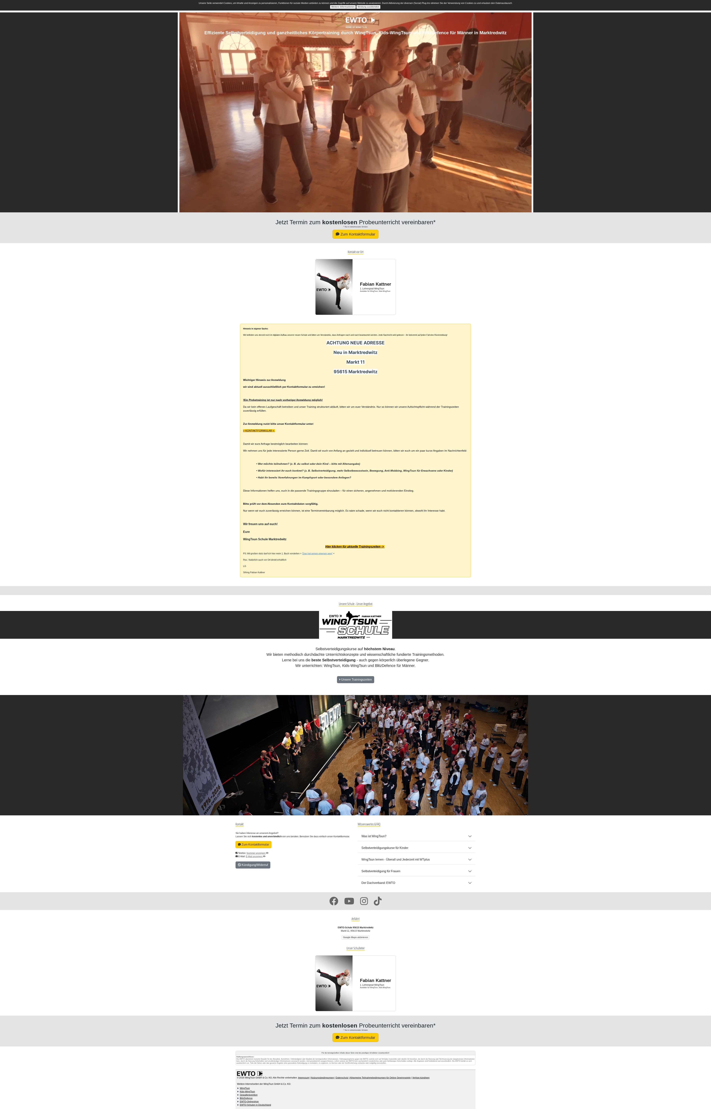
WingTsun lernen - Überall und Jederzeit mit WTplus (395, 859)
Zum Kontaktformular (255, 844)
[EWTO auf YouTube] (349, 901)
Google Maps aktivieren (355, 937)
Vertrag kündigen (421, 1077)
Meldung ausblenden (368, 7)
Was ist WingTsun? (373, 836)
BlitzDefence (246, 1098)
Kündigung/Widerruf (254, 864)
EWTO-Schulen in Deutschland (255, 1105)
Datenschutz (342, 1077)
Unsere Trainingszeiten (356, 679)
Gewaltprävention (249, 1095)
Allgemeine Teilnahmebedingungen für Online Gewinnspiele (380, 1077)
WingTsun (245, 1088)
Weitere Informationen (343, 7)
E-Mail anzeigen (254, 856)
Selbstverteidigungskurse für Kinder (384, 847)
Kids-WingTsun (247, 1091)
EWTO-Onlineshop (249, 1101)
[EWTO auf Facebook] (333, 901)
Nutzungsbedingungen (322, 1077)
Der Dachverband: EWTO (378, 882)
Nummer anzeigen (256, 853)
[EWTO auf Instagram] (364, 901)
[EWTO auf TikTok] (378, 901)
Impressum (303, 1077)
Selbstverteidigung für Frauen (380, 871)
